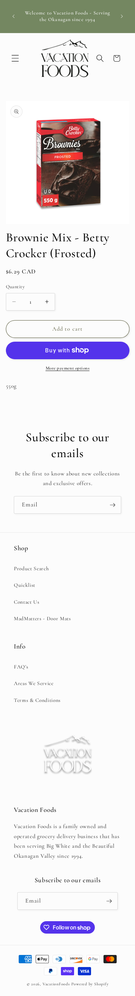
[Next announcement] (121, 16)
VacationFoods (56, 984)
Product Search (31, 568)
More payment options (68, 368)
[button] (15, 58)
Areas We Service (34, 683)
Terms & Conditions (37, 700)
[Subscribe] (112, 505)
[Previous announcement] (13, 16)
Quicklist (24, 585)
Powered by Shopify (90, 984)
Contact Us (26, 602)
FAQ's (21, 667)
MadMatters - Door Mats (42, 618)
